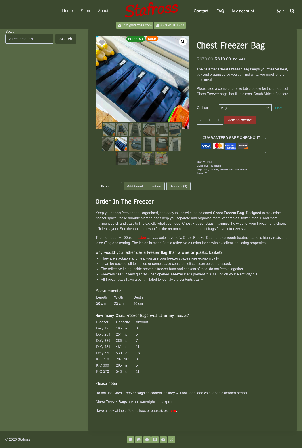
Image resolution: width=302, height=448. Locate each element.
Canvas (214, 169)
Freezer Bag (226, 169)
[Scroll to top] (291, 433)
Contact (201, 11)
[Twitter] (171, 439)
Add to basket (240, 120)
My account (243, 11)
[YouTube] (163, 439)
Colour (202, 108)
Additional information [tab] (144, 186)
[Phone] (130, 439)
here (172, 410)
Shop (85, 11)
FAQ (220, 11)
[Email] (138, 439)
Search (11, 31)
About (103, 11)
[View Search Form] (292, 11)
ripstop (140, 237)
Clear (278, 108)
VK (206, 173)
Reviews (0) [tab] (178, 186)
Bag (206, 169)
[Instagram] (155, 439)
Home (67, 11)
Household (215, 165)
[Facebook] (147, 439)
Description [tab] (110, 186)
